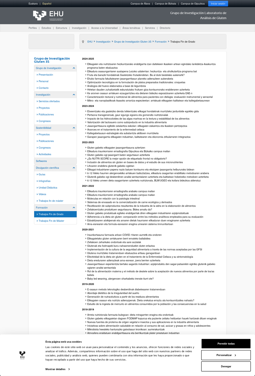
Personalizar (224, 354)
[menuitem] (33, 3)
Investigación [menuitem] (79, 28)
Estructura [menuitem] (61, 28)
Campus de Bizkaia (165, 3)
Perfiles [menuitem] (33, 28)
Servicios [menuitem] (150, 28)
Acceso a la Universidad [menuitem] (104, 28)
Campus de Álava (140, 3)
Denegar (226, 366)
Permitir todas (226, 343)
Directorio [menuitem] (165, 28)
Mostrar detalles (55, 369)
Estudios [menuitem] (46, 28)
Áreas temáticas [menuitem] (131, 28)
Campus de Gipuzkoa (193, 3)
